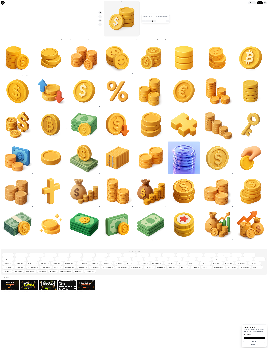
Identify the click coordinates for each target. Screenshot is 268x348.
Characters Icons (196, 255)
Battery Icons (232, 267)
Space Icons (150, 259)
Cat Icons (53, 271)
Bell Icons (119, 263)
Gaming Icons (132, 263)
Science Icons (168, 255)
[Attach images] (143, 21)
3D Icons (44, 39)
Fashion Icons (249, 255)
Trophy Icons (107, 263)
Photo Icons (169, 263)
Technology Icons (36, 255)
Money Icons (142, 255)
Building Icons (116, 255)
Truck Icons (149, 267)
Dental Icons (69, 263)
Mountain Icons (136, 267)
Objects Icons (90, 271)
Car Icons (236, 255)
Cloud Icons (95, 267)
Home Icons (63, 255)
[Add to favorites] (100, 20)
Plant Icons (87, 259)
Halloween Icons (122, 267)
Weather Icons (175, 259)
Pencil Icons (205, 263)
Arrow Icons (112, 259)
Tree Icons (20, 267)
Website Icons (241, 263)
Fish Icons (162, 259)
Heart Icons (20, 263)
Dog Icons (42, 271)
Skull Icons (18, 271)
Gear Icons (45, 263)
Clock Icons (100, 259)
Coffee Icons (83, 267)
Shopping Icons (223, 255)
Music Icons (20, 259)
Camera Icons (244, 267)
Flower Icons (8, 267)
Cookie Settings (254, 344)
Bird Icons (232, 259)
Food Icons (8, 255)
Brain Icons (161, 267)
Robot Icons (155, 255)
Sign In (259, 2)
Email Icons (257, 267)
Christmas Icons (108, 267)
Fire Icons (94, 263)
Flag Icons (181, 263)
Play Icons (7, 271)
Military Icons (129, 255)
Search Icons (156, 263)
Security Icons (34, 259)
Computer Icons (219, 259)
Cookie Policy (247, 334)
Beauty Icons (125, 259)
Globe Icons (193, 263)
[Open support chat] (265, 3)
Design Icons (74, 259)
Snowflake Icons (65, 271)
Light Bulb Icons (33, 267)
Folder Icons (30, 271)
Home (129, 251)
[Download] (100, 16)
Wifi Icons (184, 267)
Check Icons (32, 263)
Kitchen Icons (61, 259)
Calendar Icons (219, 267)
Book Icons (57, 263)
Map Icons (206, 267)
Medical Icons (102, 255)
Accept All (254, 338)
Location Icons (69, 267)
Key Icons (195, 267)
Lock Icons (229, 263)
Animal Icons (21, 255)
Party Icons (8, 259)
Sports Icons (88, 255)
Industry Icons (254, 263)
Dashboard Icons (204, 259)
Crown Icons (173, 267)
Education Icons (246, 259)
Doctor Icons (46, 267)
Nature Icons (181, 255)
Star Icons (8, 263)
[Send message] (167, 21)
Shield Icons (217, 263)
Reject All (254, 341)
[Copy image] (100, 12)
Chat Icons (138, 259)
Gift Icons (57, 267)
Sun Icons (78, 271)
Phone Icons (82, 263)
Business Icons (48, 259)
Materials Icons (189, 259)
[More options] (100, 24)
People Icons (50, 255)
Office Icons (259, 259)
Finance (138, 251)
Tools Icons (76, 255)
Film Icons (144, 263)
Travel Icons (210, 255)
